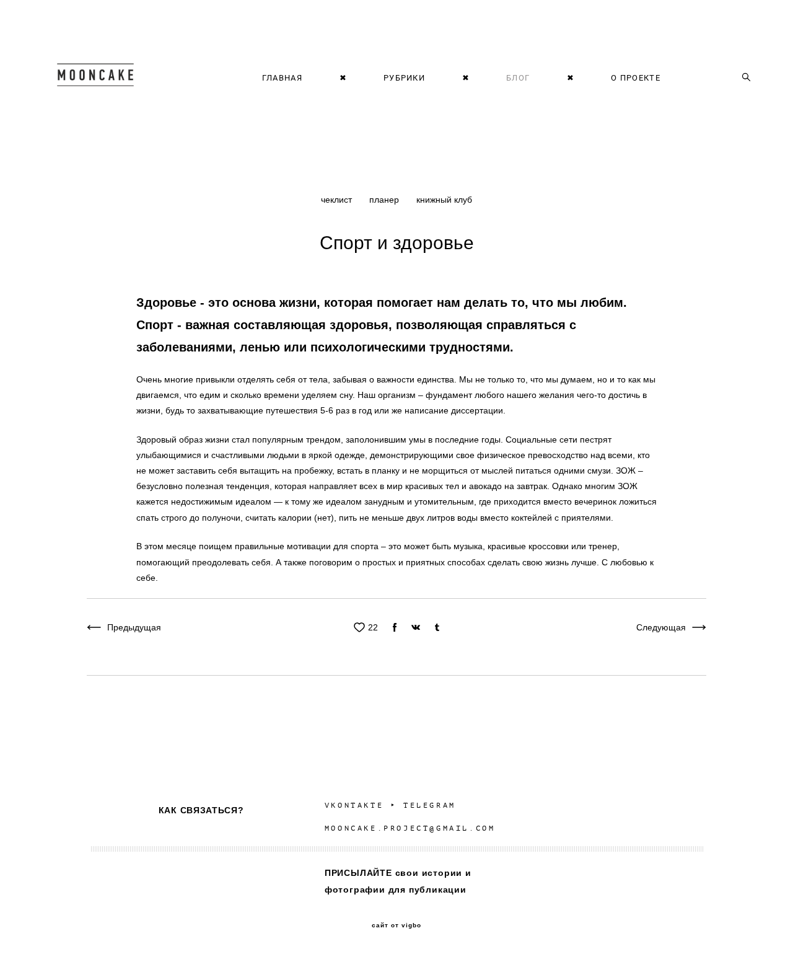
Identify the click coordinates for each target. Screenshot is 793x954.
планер (385, 200)
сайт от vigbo (396, 925)
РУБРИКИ (404, 77)
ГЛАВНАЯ (282, 77)
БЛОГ (518, 77)
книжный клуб (444, 200)
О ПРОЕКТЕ (635, 77)
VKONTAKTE (354, 805)
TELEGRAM (429, 805)
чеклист (337, 200)
